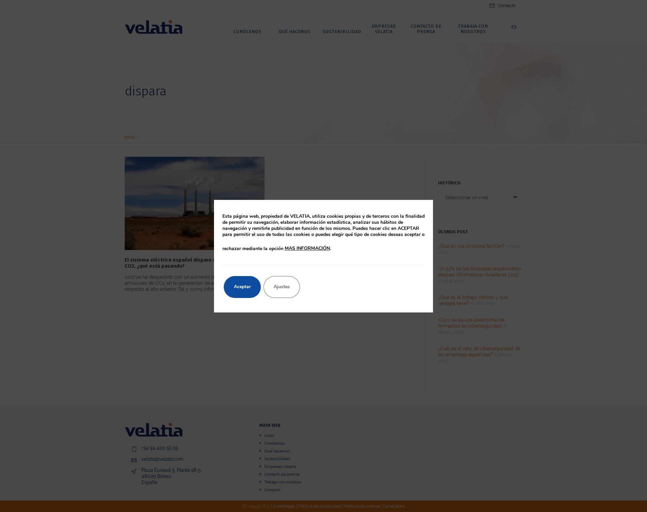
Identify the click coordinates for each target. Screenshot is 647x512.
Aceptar (242, 286)
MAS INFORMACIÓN (307, 248)
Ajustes (282, 286)
